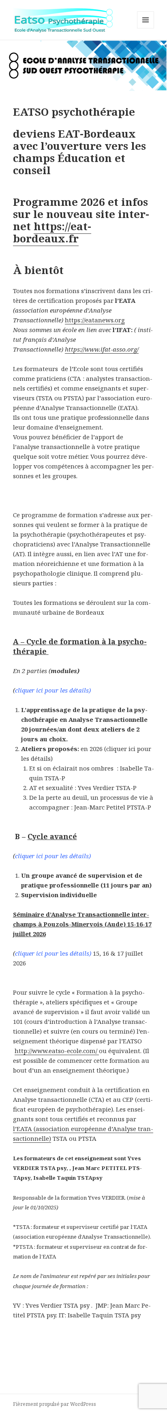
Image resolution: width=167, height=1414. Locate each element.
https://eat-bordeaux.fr (52, 232)
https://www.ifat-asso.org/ (102, 349)
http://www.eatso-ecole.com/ (57, 1051)
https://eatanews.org (95, 320)
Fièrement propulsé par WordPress (54, 1404)
